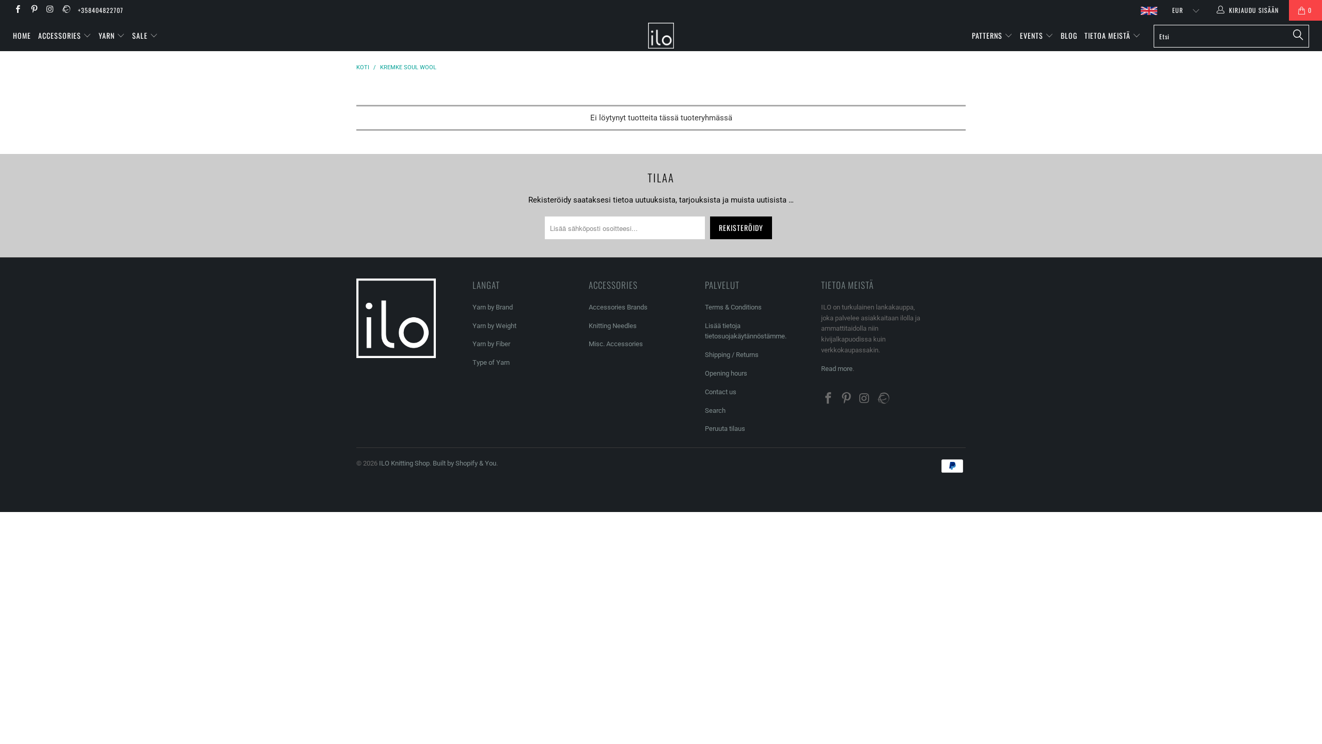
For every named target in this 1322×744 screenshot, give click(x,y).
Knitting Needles (613, 326)
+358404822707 (100, 10)
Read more (837, 369)
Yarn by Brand (493, 307)
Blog (1069, 35)
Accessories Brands (618, 307)
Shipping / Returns (732, 355)
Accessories (60, 35)
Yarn (108, 35)
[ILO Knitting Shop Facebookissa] (17, 10)
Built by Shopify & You (464, 463)
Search (715, 410)
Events (1032, 35)
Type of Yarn (491, 362)
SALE (141, 35)
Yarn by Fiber (491, 344)
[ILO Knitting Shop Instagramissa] (49, 10)
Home (22, 35)
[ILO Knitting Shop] (661, 36)
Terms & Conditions (733, 307)
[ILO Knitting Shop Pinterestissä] (33, 10)
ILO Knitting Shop (404, 463)
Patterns (988, 35)
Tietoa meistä (1108, 35)
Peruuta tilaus (725, 428)
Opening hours (726, 373)
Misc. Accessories (616, 344)
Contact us (720, 392)
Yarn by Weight (494, 326)
